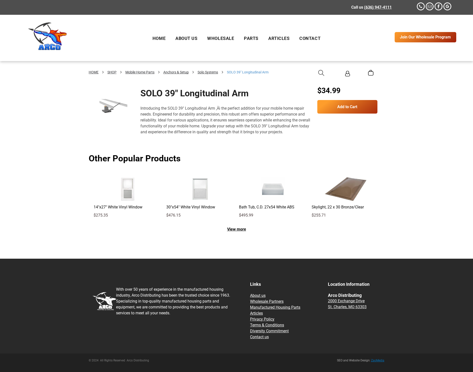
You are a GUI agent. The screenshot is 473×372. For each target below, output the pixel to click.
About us (258, 295)
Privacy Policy (262, 319)
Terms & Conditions (267, 325)
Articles (256, 313)
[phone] (421, 7)
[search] (321, 73)
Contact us (259, 337)
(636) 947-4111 (378, 7)
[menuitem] (159, 38)
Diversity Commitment (269, 331)
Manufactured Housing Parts (275, 307)
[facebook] (438, 7)
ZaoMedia (377, 360)
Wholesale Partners (267, 301)
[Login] (347, 74)
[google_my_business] (447, 7)
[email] (430, 7)
